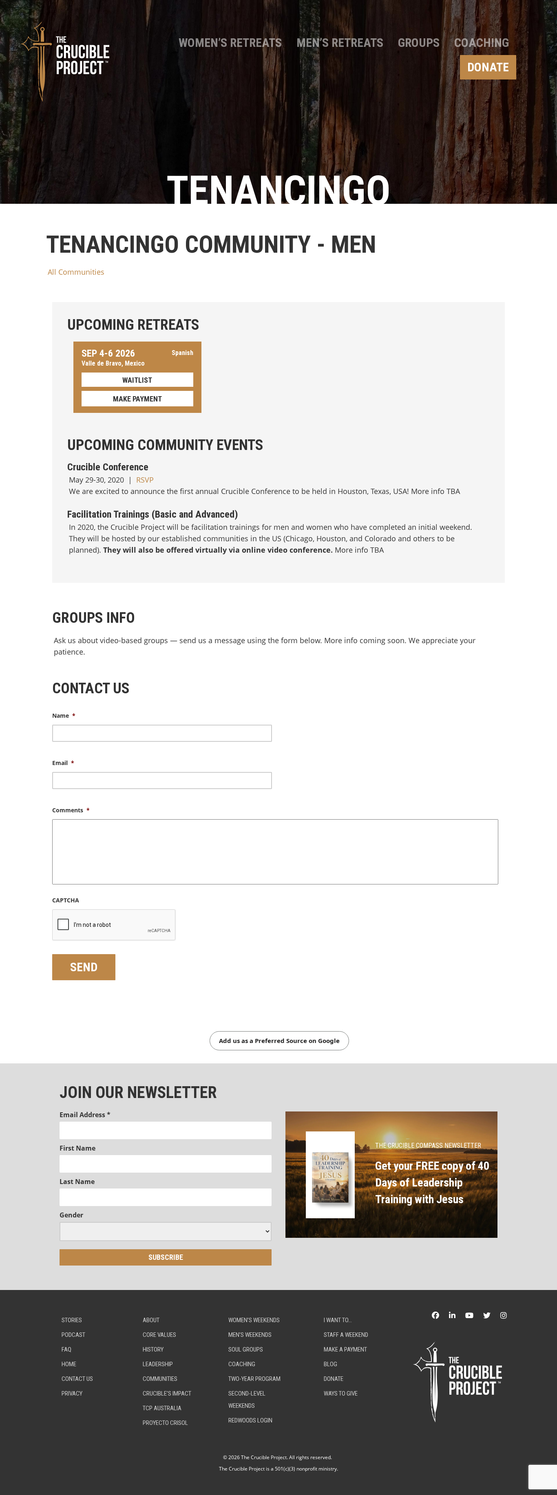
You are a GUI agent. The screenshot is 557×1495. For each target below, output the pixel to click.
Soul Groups (245, 1349)
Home (69, 1364)
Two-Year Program (254, 1379)
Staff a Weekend (346, 1334)
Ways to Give (341, 1393)
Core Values (159, 1334)
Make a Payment (345, 1349)
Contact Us (77, 1379)
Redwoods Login (250, 1420)
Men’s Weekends (250, 1334)
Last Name (77, 1181)
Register (137, 380)
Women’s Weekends (254, 1320)
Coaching (481, 42)
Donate (488, 67)
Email (63, 763)
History (153, 1349)
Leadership (158, 1364)
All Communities (76, 272)
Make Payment (137, 399)
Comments (71, 810)
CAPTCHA (65, 900)
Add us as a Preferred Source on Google (279, 1040)
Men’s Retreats (339, 42)
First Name (77, 1148)
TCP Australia (162, 1408)
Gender (71, 1215)
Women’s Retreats (230, 42)
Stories (72, 1320)
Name (63, 715)
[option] (278, 102)
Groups (419, 42)
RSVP (145, 480)
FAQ (66, 1349)
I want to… (338, 1320)
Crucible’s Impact (167, 1393)
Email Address (85, 1114)
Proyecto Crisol (165, 1423)
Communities (160, 1379)
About (151, 1320)
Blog (330, 1364)
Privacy (72, 1393)
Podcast (73, 1334)
